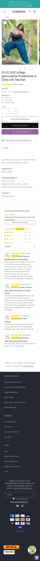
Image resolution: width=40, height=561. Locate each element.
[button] (4, 11)
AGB (5, 451)
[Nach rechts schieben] (24, 68)
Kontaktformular (10, 422)
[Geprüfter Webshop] (32, 549)
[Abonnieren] (33, 494)
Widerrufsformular (11, 461)
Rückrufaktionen (10, 407)
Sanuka (22, 531)
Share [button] (6, 148)
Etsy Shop (7, 437)
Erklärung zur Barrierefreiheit (15, 402)
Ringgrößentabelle (11, 392)
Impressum (8, 427)
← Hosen (6, 17)
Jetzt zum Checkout (20, 125)
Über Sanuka (9, 397)
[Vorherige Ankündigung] (4, 3)
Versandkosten (27, 366)
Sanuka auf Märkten (11, 432)
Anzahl (4, 107)
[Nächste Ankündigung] (35, 3)
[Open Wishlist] (36, 557)
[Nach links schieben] (15, 68)
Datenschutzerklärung (12, 466)
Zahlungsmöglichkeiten (13, 382)
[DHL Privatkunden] (11, 549)
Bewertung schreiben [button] (20, 222)
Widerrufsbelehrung (11, 456)
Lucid (6, 471)
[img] (16, 253)
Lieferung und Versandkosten (21, 91)
